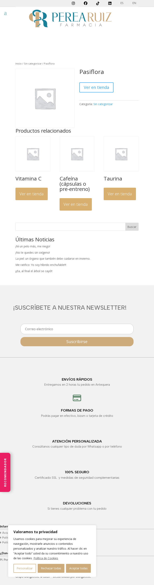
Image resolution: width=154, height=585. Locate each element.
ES (122, 3)
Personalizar (25, 568)
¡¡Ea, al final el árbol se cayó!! (33, 271)
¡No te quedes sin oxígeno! (32, 252)
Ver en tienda (96, 87)
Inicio (18, 63)
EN (134, 3)
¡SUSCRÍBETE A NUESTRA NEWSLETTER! (70, 308)
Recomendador (5, 472)
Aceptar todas (78, 568)
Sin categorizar (33, 63)
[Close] (92, 528)
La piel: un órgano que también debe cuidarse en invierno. (52, 258)
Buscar (131, 227)
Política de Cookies (45, 558)
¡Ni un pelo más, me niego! (32, 246)
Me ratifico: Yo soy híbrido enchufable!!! (40, 265)
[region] (52, 551)
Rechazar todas (51, 568)
